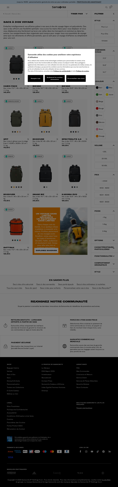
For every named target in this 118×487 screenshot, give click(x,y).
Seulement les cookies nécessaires (55, 78)
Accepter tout (35, 78)
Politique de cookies (82, 71)
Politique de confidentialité (62, 71)
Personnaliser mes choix (76, 78)
